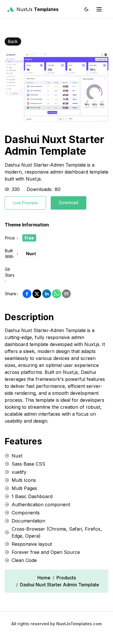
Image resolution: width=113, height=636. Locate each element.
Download (68, 202)
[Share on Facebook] (27, 293)
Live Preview (25, 202)
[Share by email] (66, 293)
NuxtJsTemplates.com (79, 623)
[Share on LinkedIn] (46, 293)
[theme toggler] (86, 9)
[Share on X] (36, 293)
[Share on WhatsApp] (56, 293)
